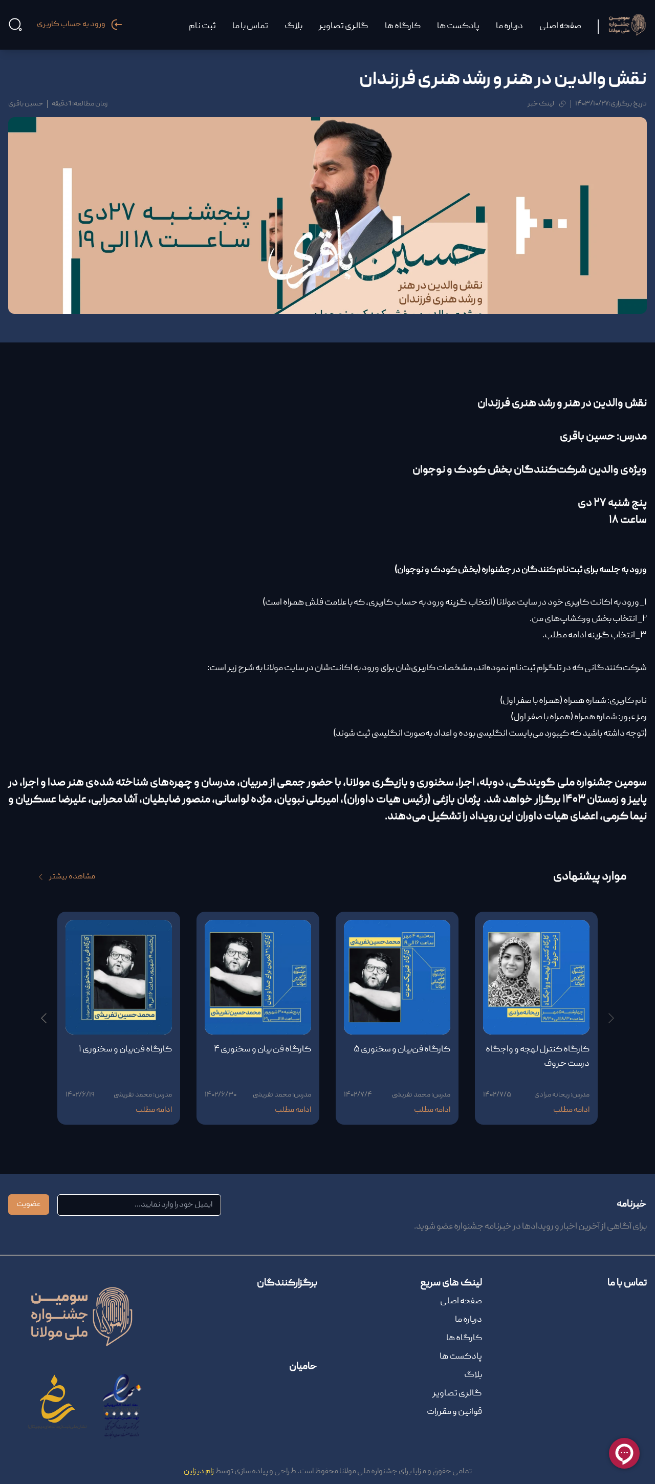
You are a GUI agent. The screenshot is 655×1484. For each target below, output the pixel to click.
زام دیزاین (199, 1471)
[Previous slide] (610, 1018)
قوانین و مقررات (454, 1412)
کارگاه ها (464, 1338)
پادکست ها (461, 1356)
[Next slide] (44, 1018)
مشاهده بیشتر (72, 877)
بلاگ (473, 1375)
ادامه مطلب (571, 1110)
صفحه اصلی (461, 1301)
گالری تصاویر (457, 1393)
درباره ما (468, 1320)
